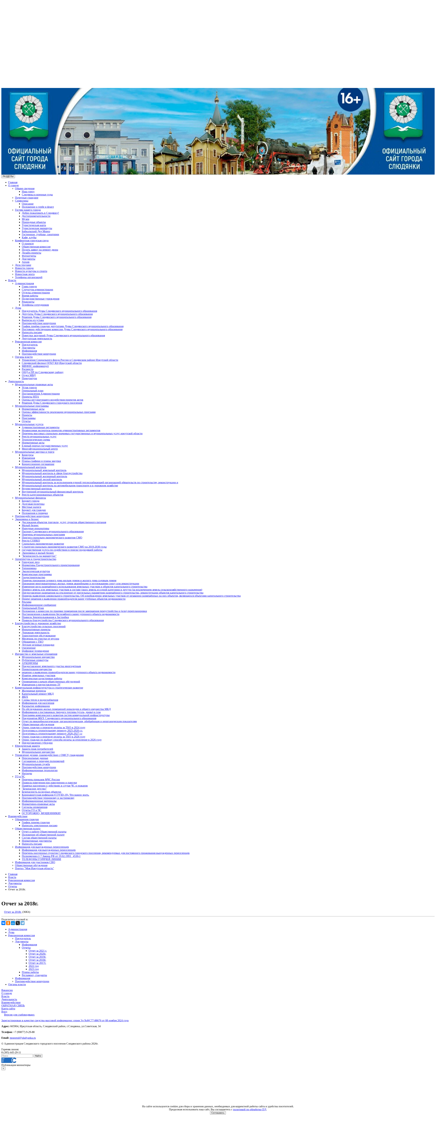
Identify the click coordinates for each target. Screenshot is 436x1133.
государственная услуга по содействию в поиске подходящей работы (62, 549)
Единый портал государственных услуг (45, 445)
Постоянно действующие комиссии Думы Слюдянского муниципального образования (72, 329)
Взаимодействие (17, 816)
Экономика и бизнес (27, 519)
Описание (28, 203)
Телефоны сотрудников (35, 304)
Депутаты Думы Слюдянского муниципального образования (57, 314)
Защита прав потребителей (37, 748)
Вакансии (7, 990)
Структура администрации (37, 289)
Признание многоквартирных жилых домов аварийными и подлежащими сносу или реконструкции (80, 583)
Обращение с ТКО (32, 641)
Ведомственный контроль (37, 488)
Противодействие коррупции (39, 323)
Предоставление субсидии (37, 742)
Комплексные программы (37, 574)
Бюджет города (30, 500)
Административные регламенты (40, 427)
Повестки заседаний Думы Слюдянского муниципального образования (63, 335)
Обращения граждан (27, 819)
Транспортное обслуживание (39, 635)
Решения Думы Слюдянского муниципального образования (56, 317)
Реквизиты (28, 301)
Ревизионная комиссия (28, 341)
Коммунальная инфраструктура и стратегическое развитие (49, 687)
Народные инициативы (35, 528)
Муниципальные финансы (30, 497)
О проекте (28, 243)
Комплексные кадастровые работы (42, 678)
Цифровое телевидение (35, 650)
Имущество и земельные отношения (36, 654)
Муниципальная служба (36, 764)
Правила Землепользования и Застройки (45, 617)
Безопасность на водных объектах (41, 791)
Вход (4, 1011)
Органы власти (24, 356)
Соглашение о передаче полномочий (43, 761)
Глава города (29, 286)
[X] (18, 923)
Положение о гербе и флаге (38, 206)
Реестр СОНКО (31, 540)
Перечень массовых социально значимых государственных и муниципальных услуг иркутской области (82, 433)
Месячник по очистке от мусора (40, 638)
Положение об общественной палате (43, 834)
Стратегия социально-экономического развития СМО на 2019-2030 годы (64, 546)
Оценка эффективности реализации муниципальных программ (59, 412)
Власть (12, 280)
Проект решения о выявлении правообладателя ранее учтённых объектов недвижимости (74, 598)
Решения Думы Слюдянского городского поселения (52, 402)
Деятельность (16, 381)
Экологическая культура (36, 571)
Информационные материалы (39, 801)
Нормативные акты (33, 408)
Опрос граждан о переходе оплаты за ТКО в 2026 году (53, 736)
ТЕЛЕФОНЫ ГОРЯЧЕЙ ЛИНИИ (41, 859)
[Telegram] (22, 923)
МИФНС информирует (35, 366)
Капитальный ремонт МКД (38, 693)
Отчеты (26, 421)
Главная (12, 182)
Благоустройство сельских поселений (44, 626)
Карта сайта (8, 1008)
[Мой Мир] (13, 923)
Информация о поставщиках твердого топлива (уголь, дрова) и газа (61, 712)
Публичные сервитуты (35, 660)
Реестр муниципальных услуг (39, 436)
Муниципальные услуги (29, 424)
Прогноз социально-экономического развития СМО (52, 537)
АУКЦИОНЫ (30, 663)
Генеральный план (32, 390)
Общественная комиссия (36, 246)
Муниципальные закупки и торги (34, 451)
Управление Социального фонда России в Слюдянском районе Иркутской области (70, 359)
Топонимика (29, 568)
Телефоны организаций (28, 277)
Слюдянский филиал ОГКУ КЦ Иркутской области (52, 363)
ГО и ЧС (20, 776)
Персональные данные (35, 758)
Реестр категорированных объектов (42, 494)
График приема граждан (36, 822)
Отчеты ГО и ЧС (31, 810)
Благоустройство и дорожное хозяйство (38, 623)
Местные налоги (31, 507)
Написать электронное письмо (39, 825)
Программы (29, 418)
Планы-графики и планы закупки (41, 461)
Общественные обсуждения (38, 724)
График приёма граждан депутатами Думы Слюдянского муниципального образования (72, 326)
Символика (21, 200)
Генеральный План (33, 608)
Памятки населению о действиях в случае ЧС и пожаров (55, 785)
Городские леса (31, 562)
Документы (28, 258)
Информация (29, 350)
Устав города (29, 387)
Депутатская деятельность (37, 338)
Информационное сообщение (39, 605)
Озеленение (29, 647)
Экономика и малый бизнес (38, 552)
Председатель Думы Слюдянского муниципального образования (59, 310)
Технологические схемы (36, 439)
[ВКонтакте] (3, 923)
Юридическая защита (27, 745)
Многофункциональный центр (40, 448)
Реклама (26, 601)
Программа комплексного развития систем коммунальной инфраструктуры (66, 715)
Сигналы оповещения (34, 807)
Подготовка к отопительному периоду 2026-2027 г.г (52, 733)
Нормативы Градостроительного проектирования (51, 565)
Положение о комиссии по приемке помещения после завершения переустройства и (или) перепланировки (84, 611)
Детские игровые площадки (38, 644)
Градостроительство (33, 577)
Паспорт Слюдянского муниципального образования (53, 531)
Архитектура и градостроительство (35, 559)
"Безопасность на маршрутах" (39, 556)
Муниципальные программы (32, 405)
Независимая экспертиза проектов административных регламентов (61, 430)
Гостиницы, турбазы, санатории (40, 234)
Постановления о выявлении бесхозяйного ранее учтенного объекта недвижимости (70, 614)
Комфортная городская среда (32, 240)
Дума (18, 307)
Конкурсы (28, 454)
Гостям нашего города (28, 209)
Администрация (24, 283)
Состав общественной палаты (39, 837)
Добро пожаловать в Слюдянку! (40, 212)
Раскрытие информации (36, 706)
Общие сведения (24, 188)
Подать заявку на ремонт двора (40, 249)
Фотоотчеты (29, 255)
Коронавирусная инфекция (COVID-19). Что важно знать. (55, 794)
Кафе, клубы (29, 237)
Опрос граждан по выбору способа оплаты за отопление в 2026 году (62, 739)
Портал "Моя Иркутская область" (34, 868)
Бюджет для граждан (34, 510)
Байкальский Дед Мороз (36, 231)
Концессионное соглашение (38, 464)
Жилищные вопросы (34, 690)
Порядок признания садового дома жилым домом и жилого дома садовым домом (69, 580)
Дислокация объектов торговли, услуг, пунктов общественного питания (64, 522)
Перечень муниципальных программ (43, 534)
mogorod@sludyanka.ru (23, 1037)
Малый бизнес (30, 525)
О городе (13, 185)
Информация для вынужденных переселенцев (42, 846)
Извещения (28, 458)
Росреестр (27, 369)
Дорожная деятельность (35, 632)
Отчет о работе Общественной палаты (44, 831)
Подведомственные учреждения (40, 298)
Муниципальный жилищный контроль (44, 476)
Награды (27, 773)
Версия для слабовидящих (19, 1014)
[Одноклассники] (8, 923)
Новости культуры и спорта (31, 271)
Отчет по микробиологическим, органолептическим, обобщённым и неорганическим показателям (79, 721)
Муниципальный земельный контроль (44, 470)
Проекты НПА (30, 396)
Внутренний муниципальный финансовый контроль (52, 491)
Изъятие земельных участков (38, 675)
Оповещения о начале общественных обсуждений (51, 681)
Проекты (27, 415)
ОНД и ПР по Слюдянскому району (43, 372)
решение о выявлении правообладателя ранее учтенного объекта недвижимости (68, 672)
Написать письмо (32, 332)
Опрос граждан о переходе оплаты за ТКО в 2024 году (53, 727)
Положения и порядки (35, 513)
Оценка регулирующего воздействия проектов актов (52, 399)
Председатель (30, 344)
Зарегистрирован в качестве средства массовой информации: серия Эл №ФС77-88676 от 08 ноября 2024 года (65, 1020)
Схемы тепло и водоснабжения (40, 699)
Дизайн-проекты (31, 252)
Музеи (25, 219)
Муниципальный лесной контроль (42, 479)
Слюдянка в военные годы (37, 194)
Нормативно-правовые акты (38, 804)
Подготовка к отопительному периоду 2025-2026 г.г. (52, 730)
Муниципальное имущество (38, 657)
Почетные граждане (26, 197)
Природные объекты (34, 222)
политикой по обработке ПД (249, 1109)
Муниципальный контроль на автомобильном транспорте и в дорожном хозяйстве (70, 485)
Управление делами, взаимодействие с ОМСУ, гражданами (49, 755)
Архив (25, 261)
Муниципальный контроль (30, 467)
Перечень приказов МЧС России (41, 779)
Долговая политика (33, 503)
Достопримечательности (36, 216)
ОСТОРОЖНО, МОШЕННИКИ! (41, 813)
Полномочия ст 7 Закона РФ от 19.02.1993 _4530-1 (51, 856)
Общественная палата (27, 828)
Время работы (30, 295)
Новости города (24, 268)
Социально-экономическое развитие (43, 543)
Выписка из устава (33, 320)
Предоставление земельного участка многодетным (51, 666)
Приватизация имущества (37, 669)
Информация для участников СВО (35, 862)
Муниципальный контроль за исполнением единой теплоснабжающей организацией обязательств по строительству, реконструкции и (100, 482)
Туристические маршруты (37, 228)
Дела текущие (23, 265)
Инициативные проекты (36, 629)
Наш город (28, 191)
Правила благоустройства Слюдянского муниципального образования (63, 620)
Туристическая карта (34, 225)
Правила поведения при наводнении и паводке (49, 782)
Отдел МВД (29, 375)
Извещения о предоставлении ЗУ (41, 684)
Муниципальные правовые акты (34, 384)
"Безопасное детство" (34, 788)
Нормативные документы (37, 840)
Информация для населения (38, 703)
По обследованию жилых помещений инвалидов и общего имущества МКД (66, 709)
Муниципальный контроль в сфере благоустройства (52, 473)
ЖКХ (25, 696)
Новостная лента (25, 274)
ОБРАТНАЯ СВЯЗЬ (13, 1005)
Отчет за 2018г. (13, 911)
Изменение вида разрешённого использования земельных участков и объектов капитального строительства (84, 586)
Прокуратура (29, 378)
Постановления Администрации (41, 393)
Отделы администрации (36, 292)
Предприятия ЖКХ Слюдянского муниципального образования (59, 718)
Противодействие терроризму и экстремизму (48, 797)
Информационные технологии (40, 770)
